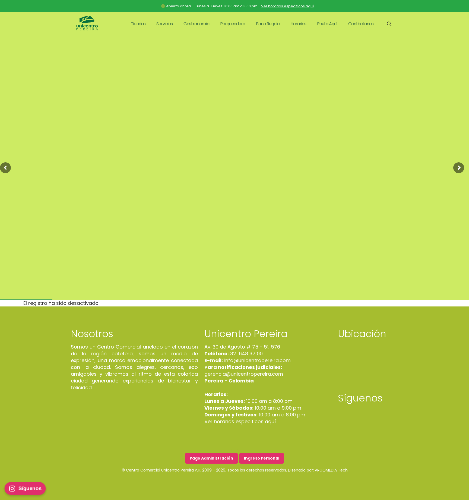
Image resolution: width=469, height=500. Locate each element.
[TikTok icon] (240, 480)
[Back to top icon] (234, 444)
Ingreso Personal (261, 458)
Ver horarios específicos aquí (287, 6)
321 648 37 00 (246, 353)
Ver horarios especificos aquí (240, 421)
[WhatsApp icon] (246, 480)
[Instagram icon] (229, 480)
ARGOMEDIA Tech (331, 470)
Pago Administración (211, 458)
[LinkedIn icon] (235, 480)
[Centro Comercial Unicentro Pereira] (87, 24)
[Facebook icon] (223, 480)
